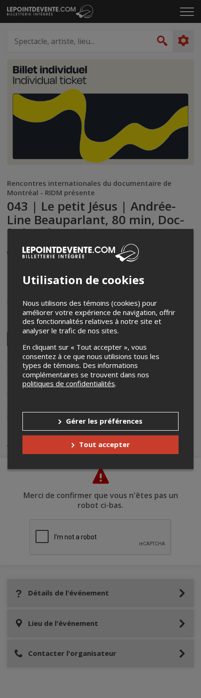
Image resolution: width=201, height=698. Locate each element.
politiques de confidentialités (68, 383)
